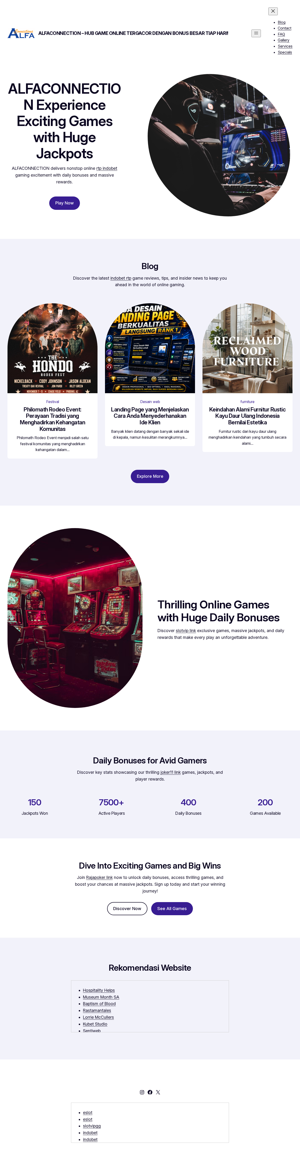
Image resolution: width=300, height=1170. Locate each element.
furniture (247, 401)
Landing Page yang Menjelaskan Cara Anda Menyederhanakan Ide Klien (150, 416)
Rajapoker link (99, 877)
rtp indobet (106, 168)
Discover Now (127, 908)
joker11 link (171, 772)
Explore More (150, 476)
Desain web (150, 401)
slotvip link (186, 630)
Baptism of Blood (99, 1003)
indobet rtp (120, 278)
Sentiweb (92, 1030)
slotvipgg (92, 1125)
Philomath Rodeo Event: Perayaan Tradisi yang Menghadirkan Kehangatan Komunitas (52, 419)
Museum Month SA (101, 997)
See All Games (172, 908)
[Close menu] (273, 11)
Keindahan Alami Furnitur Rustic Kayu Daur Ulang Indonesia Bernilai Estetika (247, 416)
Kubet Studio (95, 1024)
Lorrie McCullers (98, 1017)
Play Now (64, 202)
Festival (52, 401)
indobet (90, 1132)
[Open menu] (256, 33)
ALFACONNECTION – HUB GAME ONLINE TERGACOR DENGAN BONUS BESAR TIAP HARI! (133, 33)
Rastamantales (97, 1010)
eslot (87, 1112)
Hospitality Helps (99, 990)
